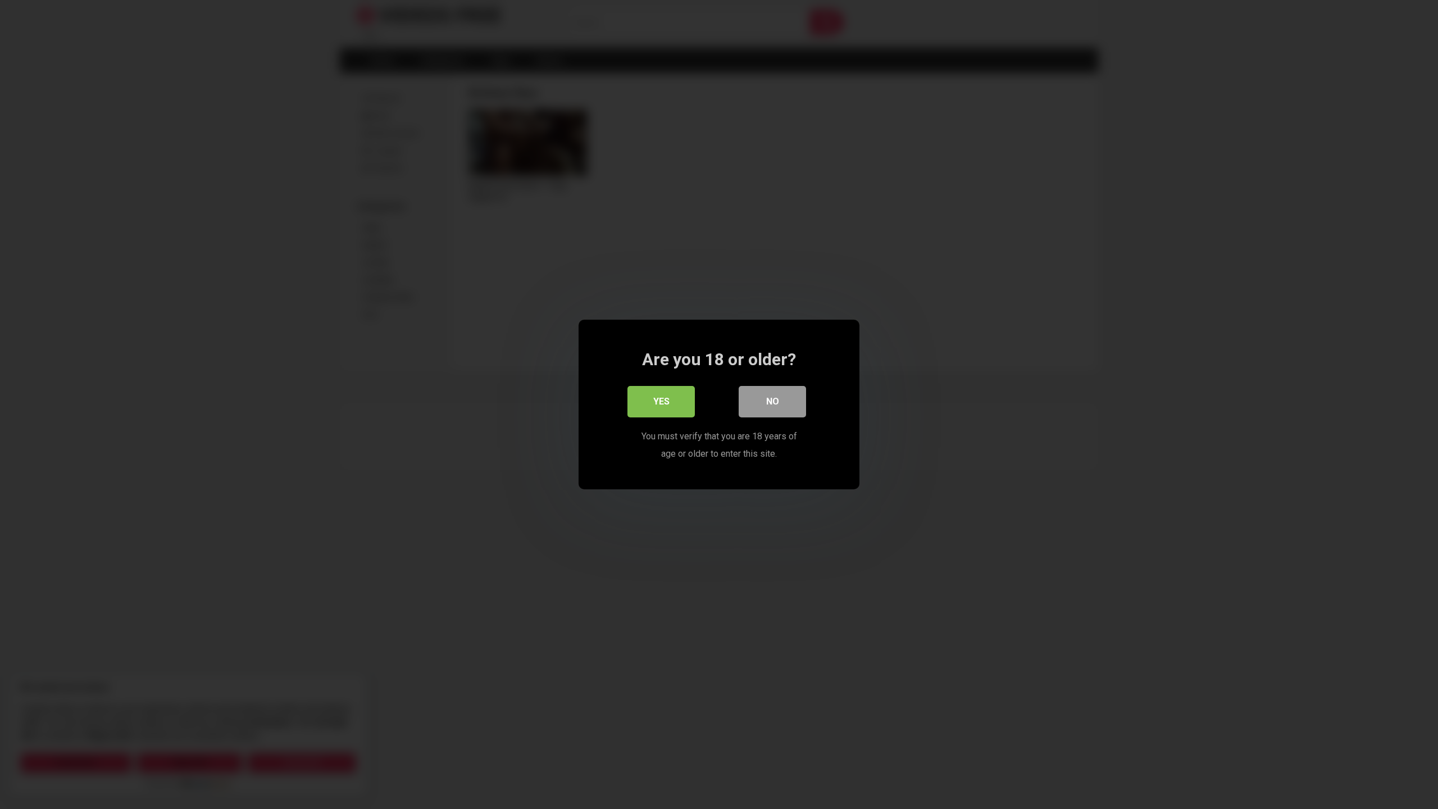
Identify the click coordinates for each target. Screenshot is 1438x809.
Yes (661, 401)
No (772, 401)
